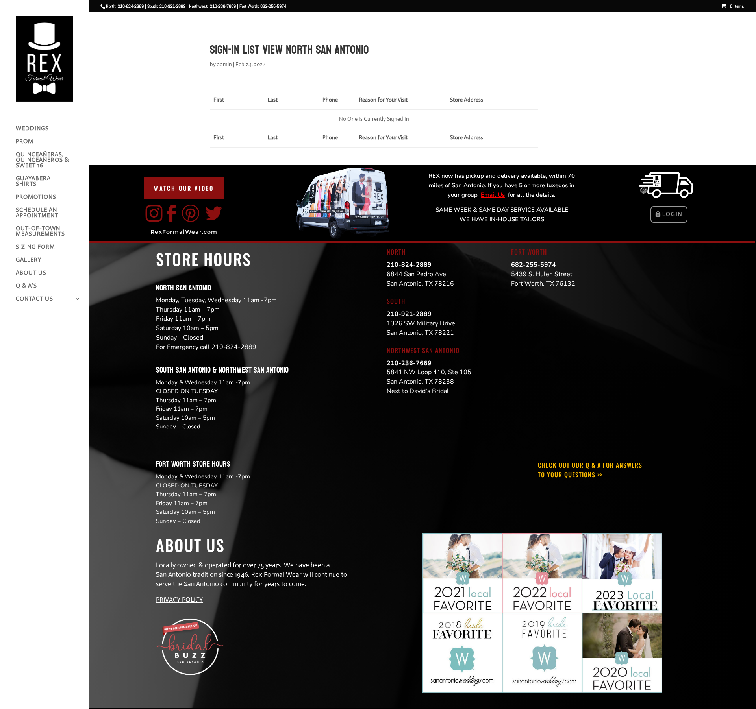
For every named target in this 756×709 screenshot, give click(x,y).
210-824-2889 (409, 264)
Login (672, 214)
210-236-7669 (409, 363)
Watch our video (184, 188)
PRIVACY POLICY (179, 600)
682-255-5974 (533, 264)
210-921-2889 (409, 314)
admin (224, 64)
